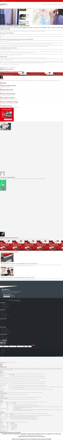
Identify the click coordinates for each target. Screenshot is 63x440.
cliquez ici (1, 361)
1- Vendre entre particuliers (18, 8)
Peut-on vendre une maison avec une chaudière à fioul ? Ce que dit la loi (19, 263)
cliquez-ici (18, 361)
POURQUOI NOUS (55, 4)
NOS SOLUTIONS (49, 4)
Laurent (2, 79)
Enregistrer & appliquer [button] (3, 430)
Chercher (33, 345)
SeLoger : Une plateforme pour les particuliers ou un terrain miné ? (18, 277)
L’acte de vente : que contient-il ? (7, 177)
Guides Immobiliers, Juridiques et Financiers (7, 8)
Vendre (14, 8)
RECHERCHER (60, 4)
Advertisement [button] (2, 411)
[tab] (3, 432)
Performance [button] (1, 395)
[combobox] (6, 346)
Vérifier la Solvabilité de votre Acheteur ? (9, 237)
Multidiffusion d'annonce (3, 276)
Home (1, 8)
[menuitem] (62, 7)
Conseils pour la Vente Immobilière (5, 262)
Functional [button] (1, 390)
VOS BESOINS (44, 4)
